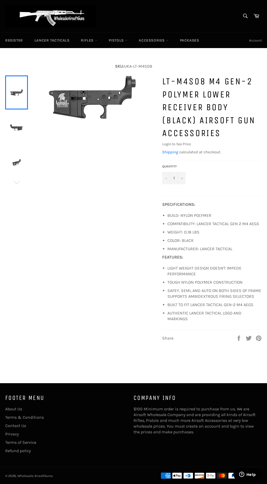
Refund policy (18, 450)
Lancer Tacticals (52, 40)
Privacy (12, 433)
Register (14, 40)
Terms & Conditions (24, 417)
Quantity (169, 166)
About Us (13, 408)
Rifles (88, 40)
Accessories (152, 40)
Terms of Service (20, 442)
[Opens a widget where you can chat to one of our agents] (247, 474)
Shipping (170, 152)
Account (255, 40)
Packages (189, 40)
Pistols (117, 40)
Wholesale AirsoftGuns (35, 476)
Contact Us (15, 425)
